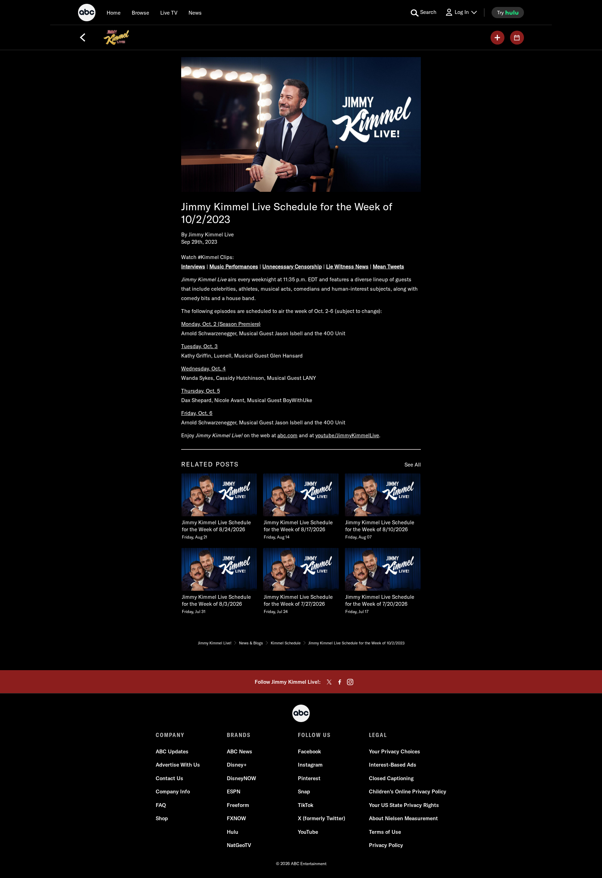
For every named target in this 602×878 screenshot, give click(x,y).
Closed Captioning (391, 778)
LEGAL (378, 735)
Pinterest (309, 778)
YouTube (308, 832)
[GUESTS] (517, 38)
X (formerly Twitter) (321, 818)
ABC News (239, 751)
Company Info (173, 791)
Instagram (310, 764)
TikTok (305, 805)
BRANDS (239, 735)
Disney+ (237, 764)
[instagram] (350, 682)
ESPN (233, 791)
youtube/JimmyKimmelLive (347, 435)
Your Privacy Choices (394, 751)
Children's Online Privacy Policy (407, 791)
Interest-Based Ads (392, 764)
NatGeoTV (239, 845)
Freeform (238, 805)
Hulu (232, 832)
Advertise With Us (178, 764)
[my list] (497, 38)
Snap (304, 791)
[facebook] (340, 682)
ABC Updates (172, 751)
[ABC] (86, 13)
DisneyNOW (241, 778)
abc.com (287, 435)
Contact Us (169, 778)
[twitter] (329, 682)
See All (412, 464)
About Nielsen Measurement (403, 818)
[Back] (82, 37)
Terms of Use (385, 832)
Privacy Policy (386, 845)
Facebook (309, 751)
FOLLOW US (314, 735)
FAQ (161, 805)
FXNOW (236, 818)
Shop (162, 818)
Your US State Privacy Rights (404, 805)
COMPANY (170, 735)
